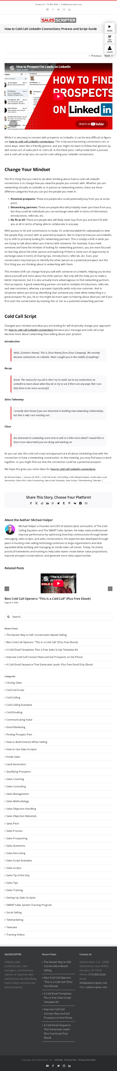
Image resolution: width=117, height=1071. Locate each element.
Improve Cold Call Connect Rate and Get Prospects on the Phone (44, 657)
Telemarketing (85, 480)
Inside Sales (95, 477)
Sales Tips (12, 882)
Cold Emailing (14, 712)
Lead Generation (16, 764)
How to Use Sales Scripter (21, 749)
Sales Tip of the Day (18, 875)
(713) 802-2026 (97, 974)
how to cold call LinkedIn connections (31, 141)
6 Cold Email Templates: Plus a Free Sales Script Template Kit (42, 649)
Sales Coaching (15, 779)
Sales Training (14, 890)
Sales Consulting (16, 786)
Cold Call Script (49, 477)
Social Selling (14, 912)
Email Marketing (15, 727)
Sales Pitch (21, 480)
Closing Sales (14, 682)
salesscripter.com (96, 987)
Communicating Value (19, 719)
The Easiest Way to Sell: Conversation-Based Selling (36, 635)
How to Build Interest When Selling (26, 742)
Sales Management (17, 794)
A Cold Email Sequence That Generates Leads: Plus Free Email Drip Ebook (49, 664)
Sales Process (14, 831)
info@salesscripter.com (71, 4)
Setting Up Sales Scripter (21, 897)
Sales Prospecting (35, 480)
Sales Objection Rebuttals (21, 816)
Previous (96, 55)
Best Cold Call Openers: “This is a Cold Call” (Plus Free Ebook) (47, 599)
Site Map (58, 1059)
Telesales (97, 480)
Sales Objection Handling (21, 808)
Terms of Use (70, 1059)
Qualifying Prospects (18, 771)
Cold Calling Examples (79, 477)
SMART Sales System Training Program (29, 905)
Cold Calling (62, 477)
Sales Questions (15, 845)
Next (107, 55)
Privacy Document (87, 1059)
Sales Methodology (17, 801)
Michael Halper (14, 477)
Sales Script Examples (55, 480)
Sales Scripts (71, 480)
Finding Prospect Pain (19, 734)
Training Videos (15, 934)
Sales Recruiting (15, 853)
